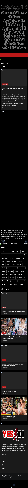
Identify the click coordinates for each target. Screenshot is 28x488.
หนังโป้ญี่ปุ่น (12, 277)
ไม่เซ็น (4, 307)
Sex (23, 258)
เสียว (15, 281)
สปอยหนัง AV (10, 268)
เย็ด (24, 277)
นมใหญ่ (13, 264)
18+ (3, 251)
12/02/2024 (5, 92)
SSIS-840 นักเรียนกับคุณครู (9, 416)
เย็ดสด (3, 281)
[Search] (26, 55)
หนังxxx (23, 271)
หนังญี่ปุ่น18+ (4, 277)
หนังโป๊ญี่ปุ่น (19, 277)
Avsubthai (5, 255)
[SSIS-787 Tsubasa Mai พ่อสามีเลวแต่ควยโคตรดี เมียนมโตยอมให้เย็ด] (14, 353)
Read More (4, 107)
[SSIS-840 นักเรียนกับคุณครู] (14, 406)
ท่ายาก (8, 264)
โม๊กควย (21, 284)
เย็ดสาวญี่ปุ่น (9, 281)
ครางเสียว (14, 261)
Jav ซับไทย (23, 255)
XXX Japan (5, 84)
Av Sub (23, 251)
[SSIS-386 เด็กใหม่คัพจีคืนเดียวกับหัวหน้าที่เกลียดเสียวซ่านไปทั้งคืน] (14, 326)
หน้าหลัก (4, 454)
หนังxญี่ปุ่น (20, 274)
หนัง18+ (22, 268)
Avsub (18, 251)
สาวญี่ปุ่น (17, 268)
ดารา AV (20, 261)
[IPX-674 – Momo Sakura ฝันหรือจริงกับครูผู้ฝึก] (14, 300)
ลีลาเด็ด (3, 268)
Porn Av (11, 258)
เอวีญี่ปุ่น (10, 284)
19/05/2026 (5, 340)
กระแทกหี (8, 261)
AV (6, 251)
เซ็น (3, 465)
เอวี (24, 281)
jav (18, 255)
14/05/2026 (5, 418)
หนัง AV (3, 271)
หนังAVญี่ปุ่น (10, 271)
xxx (3, 261)
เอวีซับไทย (4, 284)
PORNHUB (18, 258)
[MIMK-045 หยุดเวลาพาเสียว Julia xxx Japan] (14, 77)
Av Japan (12, 251)
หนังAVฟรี (17, 271)
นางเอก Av (19, 264)
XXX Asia (4, 461)
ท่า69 (3, 264)
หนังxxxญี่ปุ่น (13, 274)
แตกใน (15, 284)
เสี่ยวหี (20, 281)
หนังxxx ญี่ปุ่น (5, 274)
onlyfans (4, 258)
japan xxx (12, 255)
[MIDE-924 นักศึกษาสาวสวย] (14, 380)
